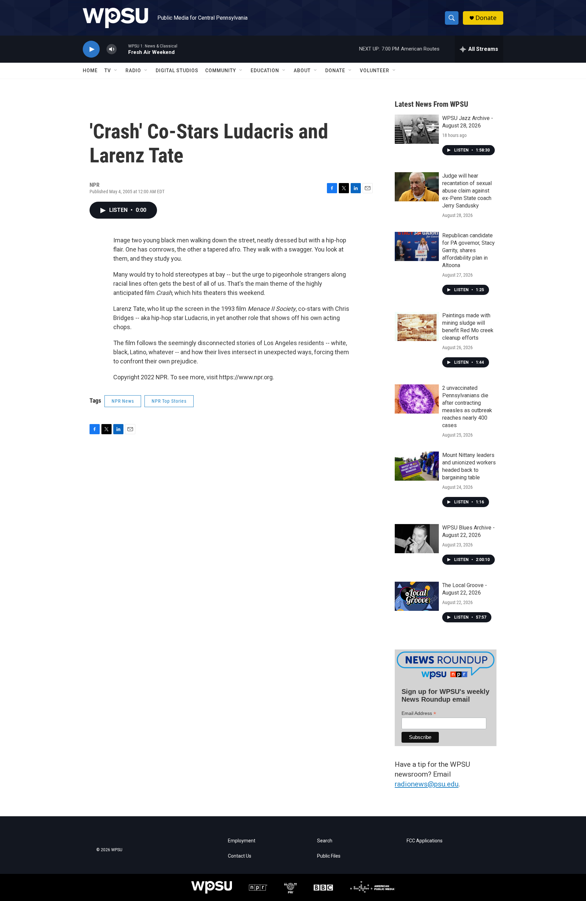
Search (324, 840)
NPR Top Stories (169, 401)
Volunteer (374, 70)
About (302, 70)
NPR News (123, 401)
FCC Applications (425, 840)
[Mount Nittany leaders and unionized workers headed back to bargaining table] (417, 466)
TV (107, 70)
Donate (485, 17)
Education (265, 70)
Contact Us (239, 856)
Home (90, 70)
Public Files (328, 856)
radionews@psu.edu (426, 784)
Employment (241, 840)
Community (220, 70)
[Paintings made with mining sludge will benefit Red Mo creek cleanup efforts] (417, 326)
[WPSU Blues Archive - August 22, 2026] (417, 538)
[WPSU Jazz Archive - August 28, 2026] (417, 129)
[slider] (122, 49)
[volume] (111, 49)
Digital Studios (177, 70)
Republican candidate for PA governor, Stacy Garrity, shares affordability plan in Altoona (468, 250)
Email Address (419, 713)
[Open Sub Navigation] (116, 70)
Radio (133, 70)
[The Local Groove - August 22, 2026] (417, 596)
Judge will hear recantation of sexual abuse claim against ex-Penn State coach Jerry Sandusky (467, 191)
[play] (91, 49)
